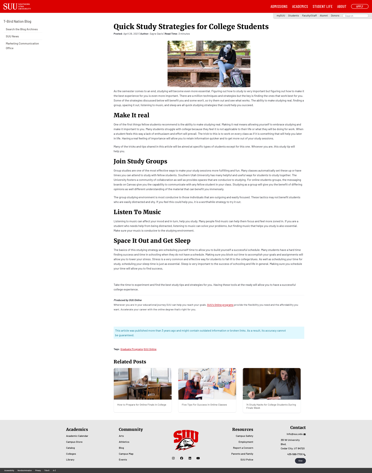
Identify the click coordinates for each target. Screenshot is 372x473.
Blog (121, 447)
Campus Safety (244, 435)
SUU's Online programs (220, 304)
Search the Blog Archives (22, 29)
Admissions (279, 6)
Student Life (323, 6)
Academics (300, 6)
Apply (359, 6)
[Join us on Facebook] (181, 458)
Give (300, 460)
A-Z (54, 470)
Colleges (71, 453)
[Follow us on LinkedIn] (190, 458)
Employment (246, 441)
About (341, 6)
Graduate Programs (131, 349)
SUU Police (246, 459)
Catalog (70, 447)
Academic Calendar (77, 435)
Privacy (38, 470)
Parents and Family (242, 453)
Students (293, 15)
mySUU (281, 15)
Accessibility (9, 470)
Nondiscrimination (25, 470)
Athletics (124, 441)
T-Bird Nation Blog (17, 21)
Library (70, 459)
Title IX (46, 470)
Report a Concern (243, 447)
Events (123, 459)
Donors (335, 15)
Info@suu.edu (295, 433)
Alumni (324, 15)
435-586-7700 (295, 454)
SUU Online (150, 349)
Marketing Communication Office (22, 45)
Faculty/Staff (309, 15)
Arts (121, 435)
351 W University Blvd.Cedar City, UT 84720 (293, 444)
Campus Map (126, 453)
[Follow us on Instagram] (173, 458)
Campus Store (74, 441)
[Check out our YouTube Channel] (198, 458)
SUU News (12, 36)
